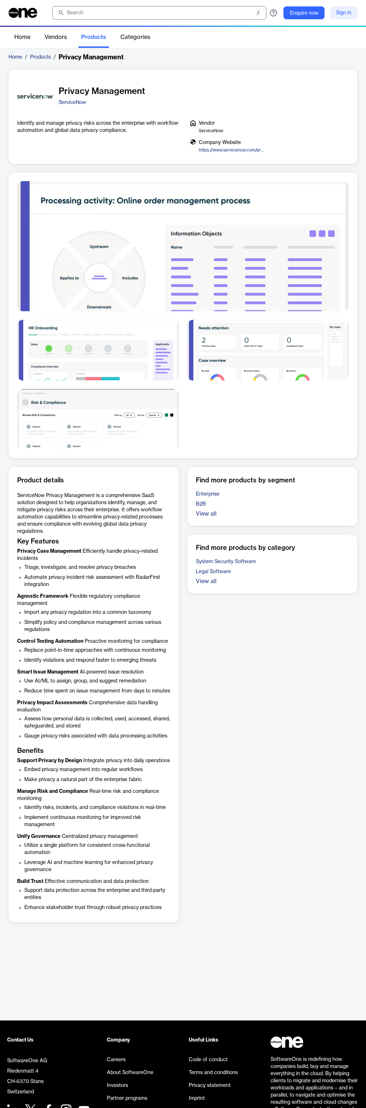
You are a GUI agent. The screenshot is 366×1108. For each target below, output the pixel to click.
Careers (116, 1059)
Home (22, 37)
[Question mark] (273, 13)
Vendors (56, 37)
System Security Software (226, 561)
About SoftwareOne (130, 1072)
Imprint (197, 1098)
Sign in (343, 12)
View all (206, 514)
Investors (117, 1085)
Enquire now (304, 13)
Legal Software (213, 571)
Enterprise (207, 494)
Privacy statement (210, 1085)
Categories (135, 37)
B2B (201, 504)
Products (93, 37)
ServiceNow (72, 102)
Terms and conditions (213, 1072)
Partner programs (127, 1098)
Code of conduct (208, 1059)
